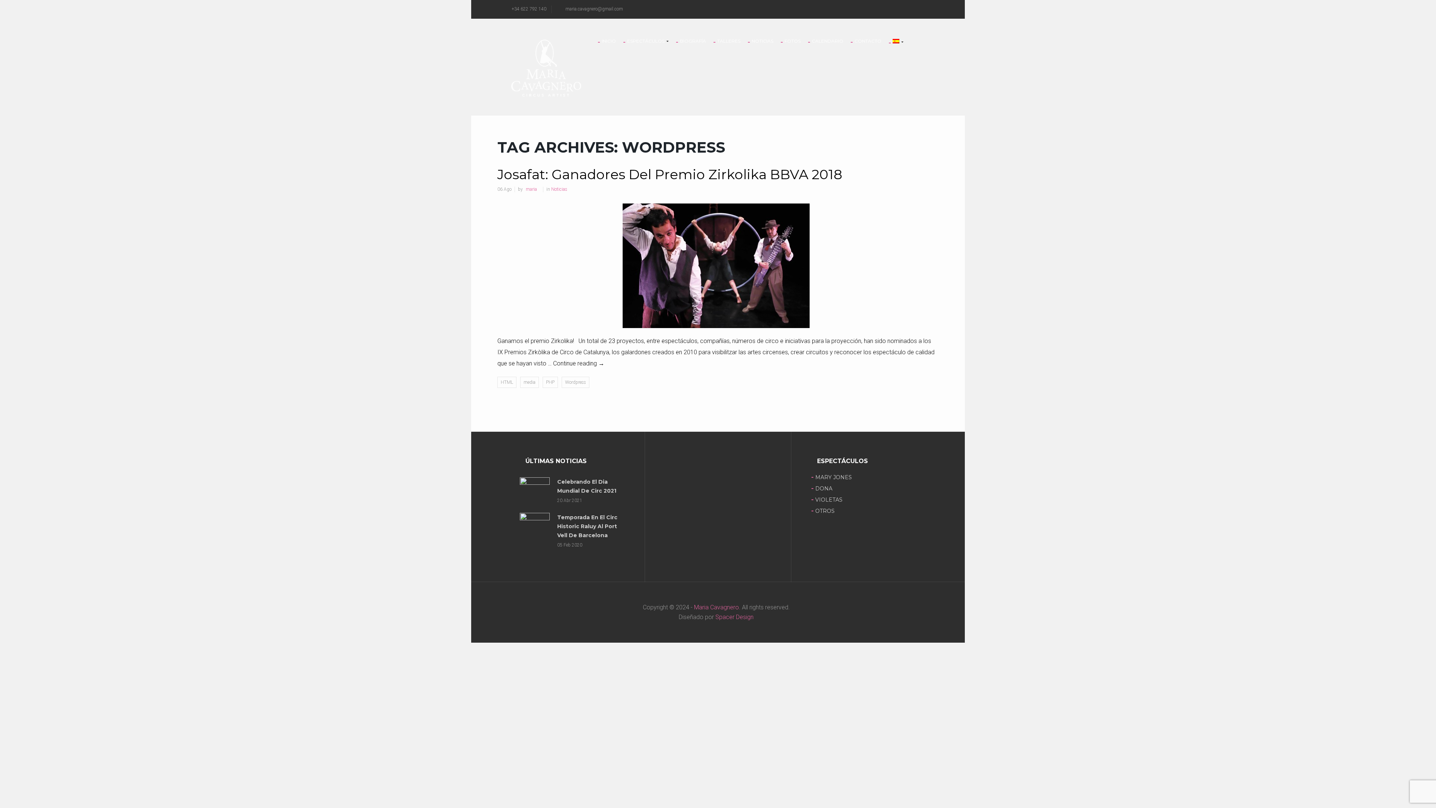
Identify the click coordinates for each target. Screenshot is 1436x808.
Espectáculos (646, 41)
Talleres (728, 41)
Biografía (693, 41)
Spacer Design (734, 617)
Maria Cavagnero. (716, 607)
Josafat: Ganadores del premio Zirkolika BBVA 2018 (669, 174)
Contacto (867, 41)
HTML (507, 382)
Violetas (829, 499)
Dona (823, 488)
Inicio (609, 41)
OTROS (825, 511)
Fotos (793, 41)
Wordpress (575, 382)
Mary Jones (833, 477)
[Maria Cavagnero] (546, 67)
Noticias (762, 41)
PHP (550, 382)
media (530, 382)
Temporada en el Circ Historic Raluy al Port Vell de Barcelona (587, 526)
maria (531, 189)
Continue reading (578, 363)
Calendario (827, 41)
